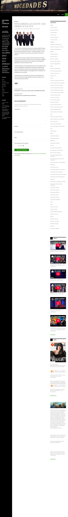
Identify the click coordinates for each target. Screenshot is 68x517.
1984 (3, 41)
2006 (8, 44)
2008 (6, 46)
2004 (3, 44)
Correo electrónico (19, 132)
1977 (5, 38)
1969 (3, 35)
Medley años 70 (53, 279)
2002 (7, 43)
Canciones (4, 81)
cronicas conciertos (5, 82)
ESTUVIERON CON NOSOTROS (56, 375)
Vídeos (55, 238)
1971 (7, 35)
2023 (7, 69)
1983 (7, 40)
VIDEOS (7, 72)
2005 (5, 44)
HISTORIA (5, 27)
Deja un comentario (35, 28)
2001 (5, 43)
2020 (3, 66)
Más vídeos (53, 334)
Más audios (53, 459)
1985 (6, 41)
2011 (3, 50)
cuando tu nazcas (5, 110)
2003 (9, 43)
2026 (3, 72)
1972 (9, 35)
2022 (4, 69)
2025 (6, 70)
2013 (3, 53)
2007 (3, 46)
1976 (3, 38)
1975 (9, 36)
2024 (3, 70)
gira (2, 87)
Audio (54, 339)
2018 (16, 83)
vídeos (62, 14)
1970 (5, 35)
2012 (6, 50)
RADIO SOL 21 (53, 395)
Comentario (17, 109)
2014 (8, 53)
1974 (6, 36)
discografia (4, 86)
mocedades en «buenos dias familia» (58, 328)
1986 (8, 41)
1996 (3, 43)
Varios (58, 14)
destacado (4, 84)
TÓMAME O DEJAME (54, 292)
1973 (3, 36)
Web (15, 137)
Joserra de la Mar (5, 109)
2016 (4, 58)
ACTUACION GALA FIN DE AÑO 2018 (57, 309)
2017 (4, 61)
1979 (3, 40)
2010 (6, 48)
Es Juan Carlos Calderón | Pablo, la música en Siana (5, 113)
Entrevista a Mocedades (55, 389)
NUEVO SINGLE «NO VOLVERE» (56, 263)
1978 (8, 38)
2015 (4, 55)
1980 (5, 40)
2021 (6, 66)
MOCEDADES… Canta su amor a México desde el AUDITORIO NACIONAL (29, 90)
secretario (26, 28)
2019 (8, 64)
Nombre (16, 126)
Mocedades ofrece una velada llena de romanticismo (25, 94)
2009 (3, 48)
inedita (3, 89)
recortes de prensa (5, 92)
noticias (16, 21)
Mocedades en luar (54, 250)
